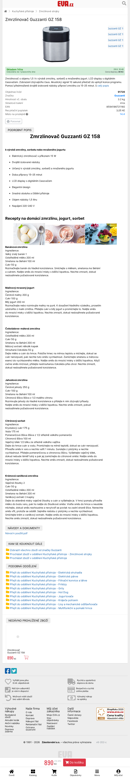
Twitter (71, 724)
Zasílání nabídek (51, 727)
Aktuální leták (12, 720)
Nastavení (52, 723)
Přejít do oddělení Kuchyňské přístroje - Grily (37, 588)
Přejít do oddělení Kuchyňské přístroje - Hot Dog (39, 592)
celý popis (103, 85)
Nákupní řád (32, 721)
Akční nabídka (12, 723)
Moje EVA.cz (53, 715)
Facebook (73, 721)
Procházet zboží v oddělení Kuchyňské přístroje (38, 558)
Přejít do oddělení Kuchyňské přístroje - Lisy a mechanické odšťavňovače (54, 604)
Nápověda (73, 718)
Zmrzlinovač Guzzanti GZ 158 (16, 651)
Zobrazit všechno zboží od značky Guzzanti (36, 550)
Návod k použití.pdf (16, 533)
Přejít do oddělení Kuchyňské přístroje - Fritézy (38, 584)
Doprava (30, 718)
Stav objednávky (53, 719)
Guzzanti (119, 95)
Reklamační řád (33, 724)
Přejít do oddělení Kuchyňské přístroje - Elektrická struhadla (46, 572)
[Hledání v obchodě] (124, 3)
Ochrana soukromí (30, 728)
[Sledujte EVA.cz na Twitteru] (14, 671)
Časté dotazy (74, 715)
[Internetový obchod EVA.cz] (65, 3)
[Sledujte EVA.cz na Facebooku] (7, 671)
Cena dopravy (114, 72)
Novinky (9, 726)
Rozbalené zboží (10, 716)
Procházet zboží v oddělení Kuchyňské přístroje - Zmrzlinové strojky (51, 554)
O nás (29, 712)
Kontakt (30, 715)
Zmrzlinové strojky (49, 11)
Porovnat (15, 121)
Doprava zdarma (9, 730)
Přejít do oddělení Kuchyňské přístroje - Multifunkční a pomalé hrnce (51, 608)
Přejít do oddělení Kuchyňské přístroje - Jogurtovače (41, 596)
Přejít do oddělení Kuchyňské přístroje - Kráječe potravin (44, 600)
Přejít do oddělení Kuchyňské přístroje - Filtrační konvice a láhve (48, 580)
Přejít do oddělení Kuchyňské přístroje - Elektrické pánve (44, 576)
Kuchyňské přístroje (23, 11)
